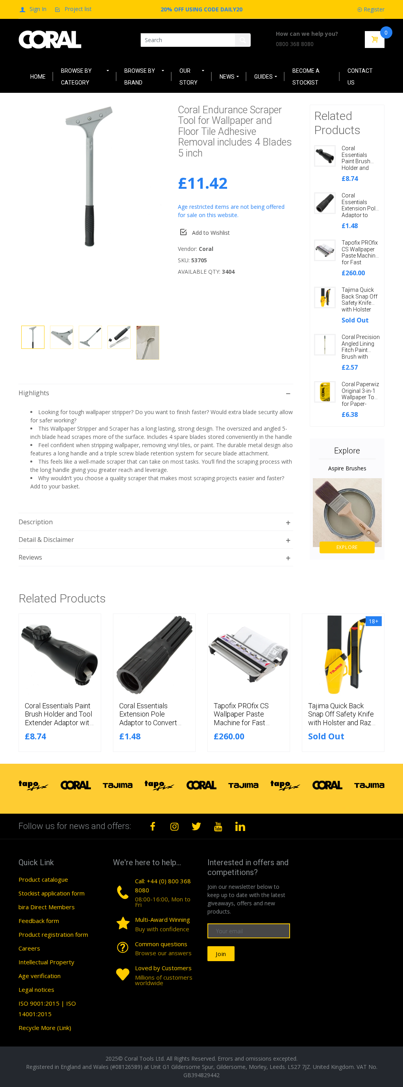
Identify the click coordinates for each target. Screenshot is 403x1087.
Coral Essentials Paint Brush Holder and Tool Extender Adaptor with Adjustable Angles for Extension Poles (59, 723)
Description (35, 522)
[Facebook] (153, 826)
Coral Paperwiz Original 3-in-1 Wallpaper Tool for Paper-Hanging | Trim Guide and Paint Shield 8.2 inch (361, 404)
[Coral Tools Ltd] (49, 39)
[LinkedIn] (240, 826)
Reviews (30, 557)
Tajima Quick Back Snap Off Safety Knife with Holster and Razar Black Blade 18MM (359, 310)
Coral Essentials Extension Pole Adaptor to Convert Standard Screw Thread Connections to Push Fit (154, 727)
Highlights (33, 393)
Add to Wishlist (211, 232)
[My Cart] (375, 39)
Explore (347, 547)
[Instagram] (175, 826)
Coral (206, 248)
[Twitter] (196, 826)
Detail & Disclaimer (46, 539)
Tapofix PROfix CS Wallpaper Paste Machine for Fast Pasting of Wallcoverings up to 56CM (360, 263)
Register (374, 9)
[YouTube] (218, 826)
